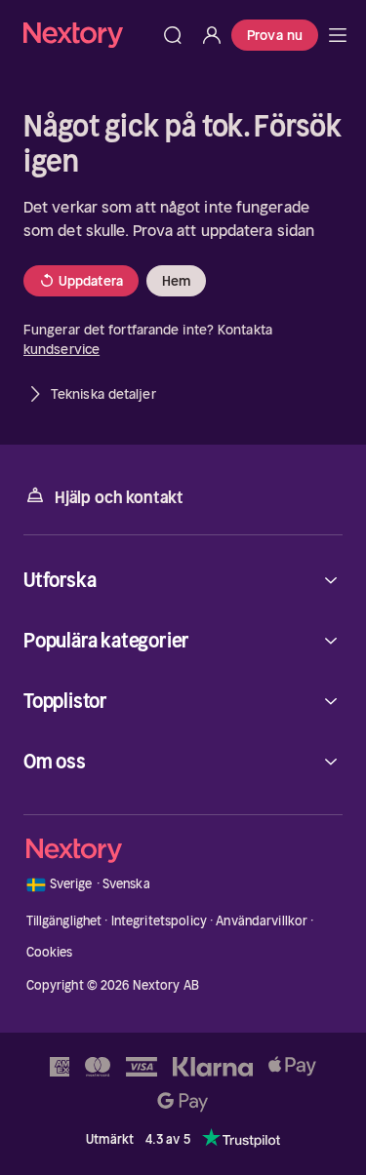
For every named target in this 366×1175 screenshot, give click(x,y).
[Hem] (88, 34)
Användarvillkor (261, 921)
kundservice (61, 349)
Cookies (49, 952)
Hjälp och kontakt (119, 497)
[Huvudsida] (337, 35)
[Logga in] (211, 35)
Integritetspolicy (159, 921)
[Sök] (172, 35)
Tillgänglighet (64, 921)
